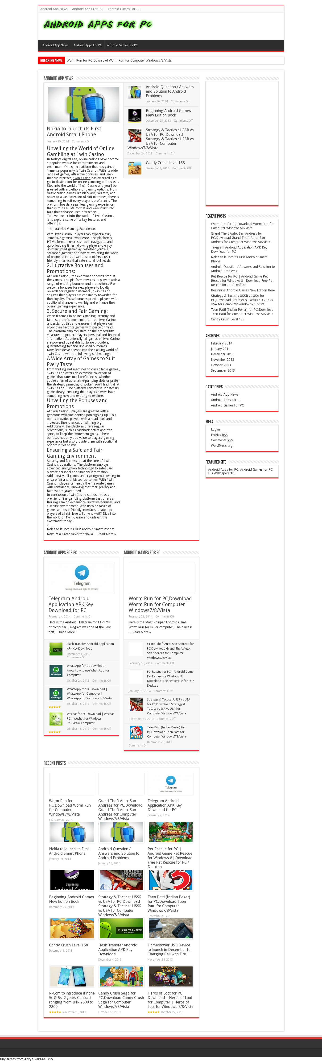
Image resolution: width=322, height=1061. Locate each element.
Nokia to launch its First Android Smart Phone (74, 131)
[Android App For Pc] (97, 27)
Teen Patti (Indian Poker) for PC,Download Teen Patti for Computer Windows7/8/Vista (166, 731)
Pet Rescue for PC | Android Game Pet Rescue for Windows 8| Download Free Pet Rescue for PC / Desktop (170, 858)
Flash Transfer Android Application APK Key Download (117, 949)
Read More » (107, 534)
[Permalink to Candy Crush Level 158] (135, 174)
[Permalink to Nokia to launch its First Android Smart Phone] (83, 121)
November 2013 (222, 359)
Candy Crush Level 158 (165, 163)
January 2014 (220, 349)
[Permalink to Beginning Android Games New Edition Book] (135, 122)
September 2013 (223, 370)
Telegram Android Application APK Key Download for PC (71, 604)
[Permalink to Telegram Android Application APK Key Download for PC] (82, 592)
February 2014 (221, 343)
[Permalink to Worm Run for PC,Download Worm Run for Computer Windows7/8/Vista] (162, 592)
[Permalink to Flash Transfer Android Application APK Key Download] (56, 655)
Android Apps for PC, (223, 469)
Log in (215, 429)
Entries (219, 435)
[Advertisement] (243, 113)
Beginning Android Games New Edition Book (168, 112)
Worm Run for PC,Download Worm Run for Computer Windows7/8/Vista (119, 60)
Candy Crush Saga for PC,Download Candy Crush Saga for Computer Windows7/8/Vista (121, 1000)
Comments (222, 440)
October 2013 (221, 365)
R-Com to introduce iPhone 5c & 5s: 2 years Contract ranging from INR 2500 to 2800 (72, 1000)
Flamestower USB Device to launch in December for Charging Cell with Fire (170, 949)
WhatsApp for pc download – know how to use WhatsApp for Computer (88, 670)
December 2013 (222, 354)
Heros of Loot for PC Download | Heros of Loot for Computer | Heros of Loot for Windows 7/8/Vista (171, 1000)
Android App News (53, 9)
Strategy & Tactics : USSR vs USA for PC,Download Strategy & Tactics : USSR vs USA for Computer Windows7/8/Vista (161, 139)
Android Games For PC (123, 9)
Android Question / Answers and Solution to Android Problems (170, 91)
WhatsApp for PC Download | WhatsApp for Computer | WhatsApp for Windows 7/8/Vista (89, 693)
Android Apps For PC (87, 9)
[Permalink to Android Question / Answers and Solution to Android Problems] (135, 98)
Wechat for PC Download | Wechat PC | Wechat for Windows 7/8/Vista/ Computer (90, 718)
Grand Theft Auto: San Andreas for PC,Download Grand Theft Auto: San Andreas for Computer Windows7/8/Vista (120, 810)
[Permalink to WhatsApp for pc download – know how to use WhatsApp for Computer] (56, 677)
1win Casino (82, 178)
